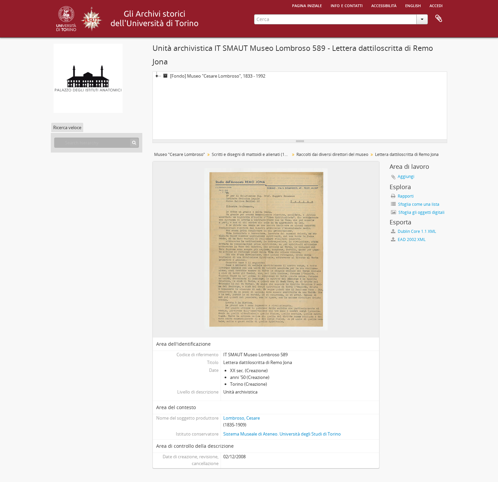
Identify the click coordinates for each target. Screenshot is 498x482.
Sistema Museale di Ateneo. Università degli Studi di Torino (282, 434)
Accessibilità (383, 5)
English (413, 5)
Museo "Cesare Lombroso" (179, 154)
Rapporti (405, 196)
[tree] (300, 106)
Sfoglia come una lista (418, 204)
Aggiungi (406, 176)
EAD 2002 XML (411, 239)
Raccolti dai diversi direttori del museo (332, 154)
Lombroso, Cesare (241, 418)
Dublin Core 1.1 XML (416, 231)
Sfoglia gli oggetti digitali (420, 212)
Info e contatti (346, 5)
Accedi (436, 5)
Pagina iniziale (307, 5)
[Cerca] (134, 143)
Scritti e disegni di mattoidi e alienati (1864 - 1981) (251, 154)
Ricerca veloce (67, 127)
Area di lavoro (438, 18)
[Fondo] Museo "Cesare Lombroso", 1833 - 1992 (217, 76)
